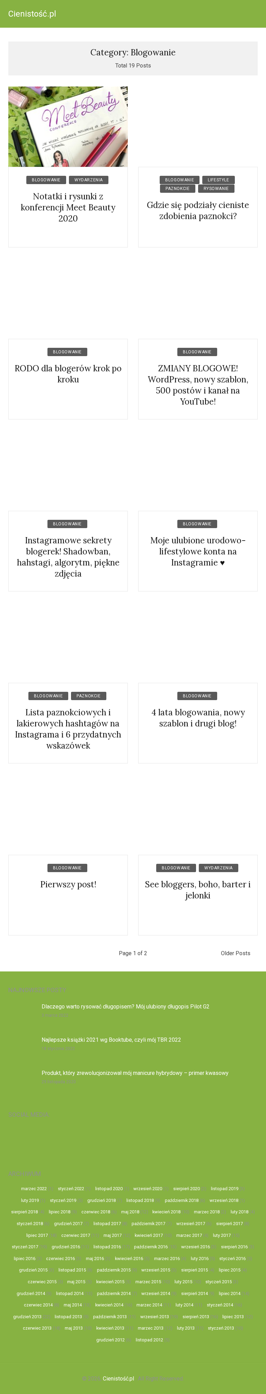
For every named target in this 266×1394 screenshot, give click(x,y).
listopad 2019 (224, 1188)
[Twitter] (180, 1139)
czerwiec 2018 (95, 1211)
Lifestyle (218, 180)
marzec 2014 (149, 1304)
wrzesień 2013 (154, 1316)
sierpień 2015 (194, 1270)
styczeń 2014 (220, 1304)
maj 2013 (74, 1328)
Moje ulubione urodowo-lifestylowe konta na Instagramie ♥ (198, 551)
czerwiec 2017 (75, 1235)
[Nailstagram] (86, 1139)
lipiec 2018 (59, 1211)
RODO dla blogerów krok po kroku (68, 374)
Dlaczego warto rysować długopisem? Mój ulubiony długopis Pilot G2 (126, 1006)
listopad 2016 (107, 1246)
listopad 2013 (68, 1316)
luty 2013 (186, 1328)
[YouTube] (24, 1139)
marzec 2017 (189, 1235)
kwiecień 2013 (110, 1328)
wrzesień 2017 (190, 1223)
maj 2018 (130, 1211)
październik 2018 (181, 1200)
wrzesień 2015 (155, 1270)
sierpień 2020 (186, 1188)
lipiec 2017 (37, 1235)
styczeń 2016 (232, 1258)
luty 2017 (222, 1235)
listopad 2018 (140, 1200)
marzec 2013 (150, 1328)
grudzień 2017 (68, 1223)
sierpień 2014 (194, 1293)
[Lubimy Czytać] (242, 1139)
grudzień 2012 (110, 1339)
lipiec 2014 (229, 1293)
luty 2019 (30, 1200)
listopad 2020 (109, 1188)
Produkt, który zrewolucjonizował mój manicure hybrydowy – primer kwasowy (135, 1073)
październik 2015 (114, 1270)
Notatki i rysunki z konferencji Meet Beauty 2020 (68, 207)
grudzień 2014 (31, 1293)
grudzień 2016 (66, 1246)
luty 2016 (200, 1258)
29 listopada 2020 (59, 1081)
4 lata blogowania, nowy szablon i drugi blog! (198, 718)
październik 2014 (114, 1293)
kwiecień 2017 (149, 1235)
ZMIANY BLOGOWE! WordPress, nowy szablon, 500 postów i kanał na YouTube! (198, 385)
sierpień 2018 (24, 1211)
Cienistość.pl (32, 14)
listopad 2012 (149, 1339)
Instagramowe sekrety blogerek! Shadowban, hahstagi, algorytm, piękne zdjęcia (68, 557)
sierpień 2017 (229, 1223)
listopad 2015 (72, 1270)
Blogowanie (46, 180)
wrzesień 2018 (224, 1200)
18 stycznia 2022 (58, 1048)
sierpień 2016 (234, 1246)
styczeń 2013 (221, 1328)
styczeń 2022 (71, 1188)
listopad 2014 (69, 1293)
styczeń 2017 (25, 1246)
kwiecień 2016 (129, 1258)
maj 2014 (73, 1304)
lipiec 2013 (233, 1316)
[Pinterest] (148, 1139)
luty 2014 (184, 1304)
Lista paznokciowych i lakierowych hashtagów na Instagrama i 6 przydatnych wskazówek (68, 729)
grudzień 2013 (27, 1316)
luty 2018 (239, 1211)
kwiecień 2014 (109, 1304)
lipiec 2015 (229, 1270)
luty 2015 (183, 1281)
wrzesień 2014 (155, 1293)
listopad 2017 (107, 1223)
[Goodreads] (211, 1139)
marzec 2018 (207, 1211)
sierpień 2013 (196, 1316)
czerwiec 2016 (60, 1258)
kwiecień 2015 (110, 1281)
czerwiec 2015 (42, 1281)
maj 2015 (76, 1281)
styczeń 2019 (63, 1200)
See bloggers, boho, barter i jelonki (198, 890)
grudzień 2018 (101, 1200)
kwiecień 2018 (166, 1211)
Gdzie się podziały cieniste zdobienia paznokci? (198, 210)
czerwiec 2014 (38, 1304)
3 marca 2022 (55, 1015)
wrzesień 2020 (147, 1188)
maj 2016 (95, 1258)
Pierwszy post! (68, 884)
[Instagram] (55, 1139)
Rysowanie (216, 188)
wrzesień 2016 (195, 1246)
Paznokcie (177, 188)
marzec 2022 (34, 1188)
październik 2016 (151, 1246)
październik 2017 (148, 1223)
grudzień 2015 (33, 1270)
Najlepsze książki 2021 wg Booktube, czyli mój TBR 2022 (111, 1040)
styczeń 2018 (30, 1223)
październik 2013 (110, 1316)
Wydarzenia (88, 180)
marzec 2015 (148, 1281)
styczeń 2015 (218, 1281)
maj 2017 (113, 1235)
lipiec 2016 (24, 1258)
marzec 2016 (167, 1258)
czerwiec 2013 (37, 1328)
